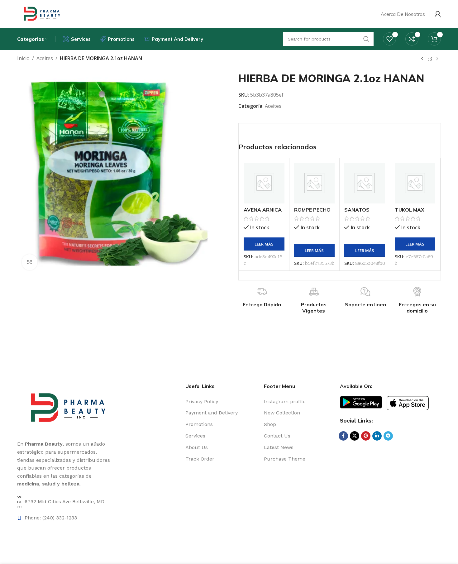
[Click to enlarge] (29, 262)
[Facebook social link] (343, 436)
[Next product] (437, 59)
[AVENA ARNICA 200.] (264, 183)
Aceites (44, 58)
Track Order (199, 459)
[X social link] (354, 436)
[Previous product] (422, 59)
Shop (270, 424)
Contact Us (277, 436)
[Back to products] (429, 59)
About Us (196, 447)
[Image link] (361, 402)
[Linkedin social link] (377, 436)
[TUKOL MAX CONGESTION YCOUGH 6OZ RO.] (415, 183)
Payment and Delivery (211, 413)
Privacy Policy (201, 401)
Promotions (199, 424)
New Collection (282, 413)
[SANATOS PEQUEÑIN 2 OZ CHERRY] (364, 183)
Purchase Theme (284, 459)
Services (195, 436)
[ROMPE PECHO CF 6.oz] (314, 183)
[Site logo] (41, 14)
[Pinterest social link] (365, 436)
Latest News (278, 447)
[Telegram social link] (388, 436)
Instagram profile (285, 401)
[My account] (438, 14)
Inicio (23, 58)
